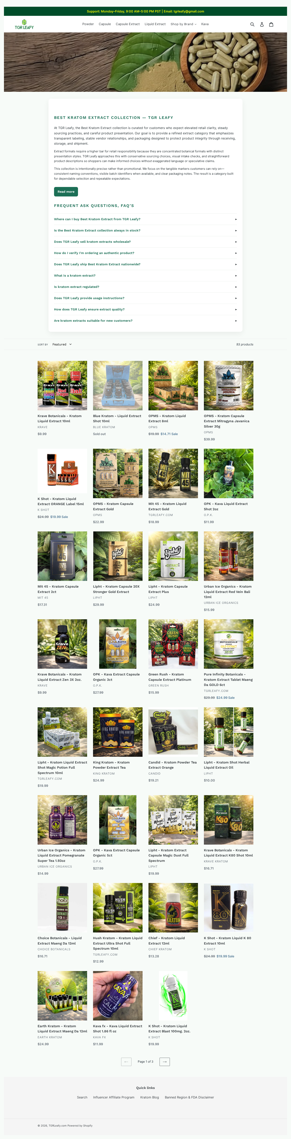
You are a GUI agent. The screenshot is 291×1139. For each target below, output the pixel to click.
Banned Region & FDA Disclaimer (189, 1097)
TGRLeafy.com (58, 1125)
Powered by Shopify (80, 1125)
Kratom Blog (149, 1097)
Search (82, 1097)
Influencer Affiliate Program (113, 1097)
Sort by (43, 344)
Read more (66, 191)
